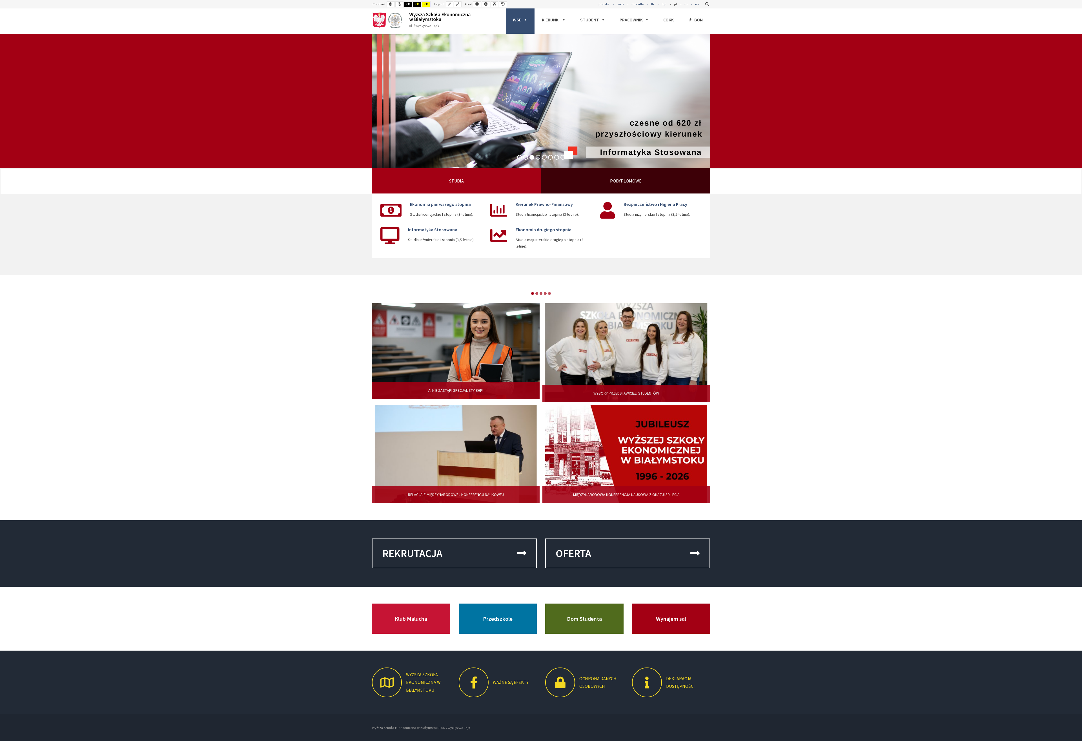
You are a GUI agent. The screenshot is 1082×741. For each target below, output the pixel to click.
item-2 (541, 293)
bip (664, 4)
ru (686, 4)
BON (698, 20)
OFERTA (573, 553)
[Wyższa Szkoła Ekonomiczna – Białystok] (421, 20)
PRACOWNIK (631, 20)
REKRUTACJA (412, 553)
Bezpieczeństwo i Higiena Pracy (655, 204)
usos (620, 4)
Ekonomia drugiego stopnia (543, 229)
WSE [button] (517, 20)
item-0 (532, 293)
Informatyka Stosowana (432, 229)
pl (675, 4)
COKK (668, 20)
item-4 (549, 293)
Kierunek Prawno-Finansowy (544, 204)
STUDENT (589, 20)
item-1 (536, 293)
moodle (637, 4)
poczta (603, 4)
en (697, 4)
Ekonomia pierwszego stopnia (440, 204)
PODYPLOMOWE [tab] (626, 181)
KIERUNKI (551, 20)
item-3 (545, 293)
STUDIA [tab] (456, 181)
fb (652, 4)
